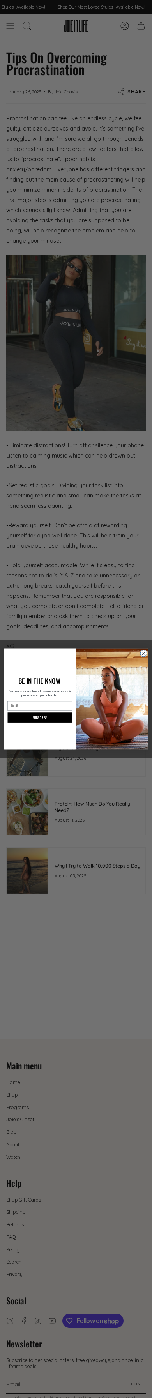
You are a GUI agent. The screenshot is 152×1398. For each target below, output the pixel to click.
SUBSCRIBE (40, 717)
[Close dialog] (143, 653)
